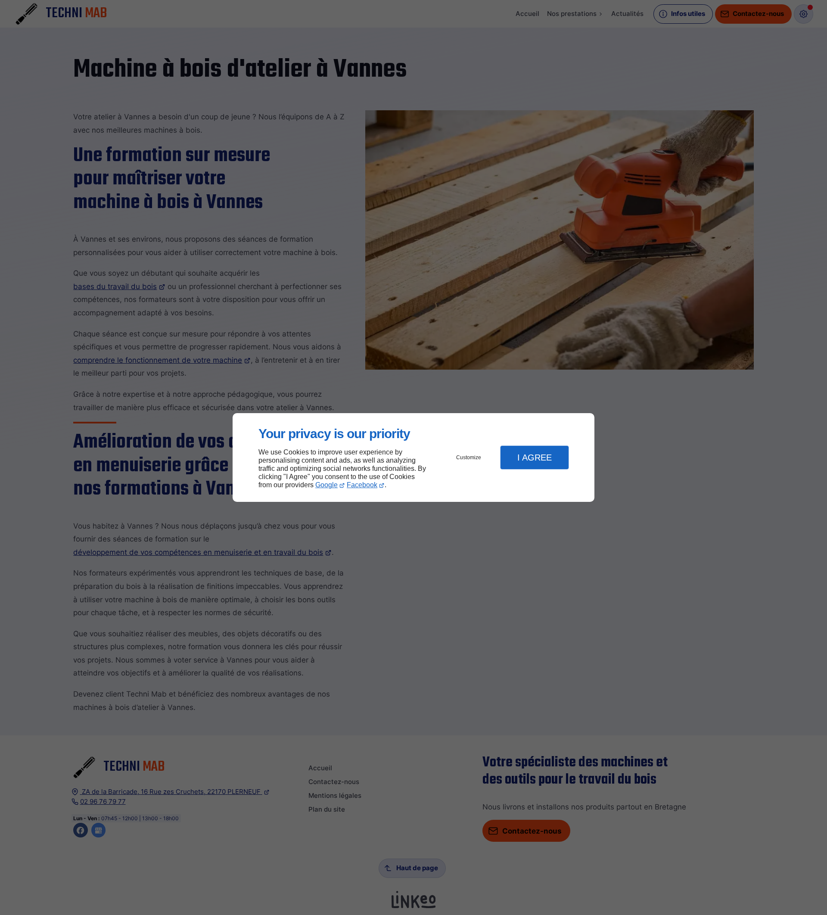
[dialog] (413, 457)
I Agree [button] (534, 457)
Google (326, 485)
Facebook (362, 485)
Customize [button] (468, 457)
